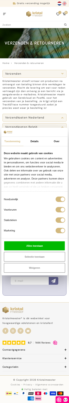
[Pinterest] (20, 331)
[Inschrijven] (53, 281)
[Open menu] (4, 14)
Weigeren (34, 267)
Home (6, 63)
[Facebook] (5, 331)
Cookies (15, 384)
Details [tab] (34, 141)
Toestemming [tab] (12, 141)
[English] (64, 4)
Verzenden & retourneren (29, 63)
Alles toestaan (34, 245)
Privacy (27, 384)
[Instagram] (13, 331)
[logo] (34, 13)
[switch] (60, 209)
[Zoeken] (65, 24)
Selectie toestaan (35, 256)
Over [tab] (56, 141)
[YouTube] (28, 331)
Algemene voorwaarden (49, 384)
